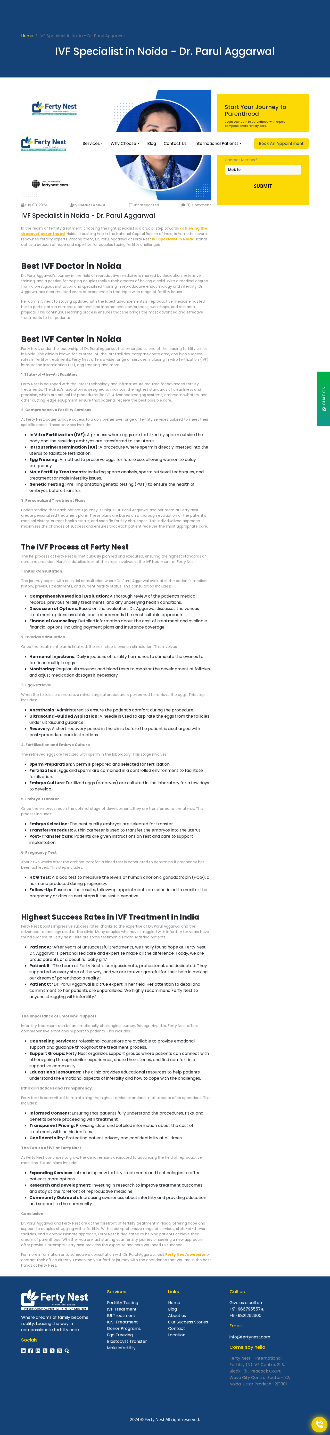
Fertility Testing (122, 1303)
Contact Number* (241, 159)
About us (177, 1316)
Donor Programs (124, 1328)
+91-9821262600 (245, 1316)
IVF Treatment (122, 1309)
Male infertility (121, 1348)
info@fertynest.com (249, 1337)
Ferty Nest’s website (185, 1254)
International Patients (216, 143)
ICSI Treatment (122, 1322)
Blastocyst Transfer (127, 1341)
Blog (151, 143)
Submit (263, 186)
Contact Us (175, 143)
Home (27, 36)
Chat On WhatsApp (325, 398)
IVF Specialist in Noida (172, 239)
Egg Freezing (120, 1335)
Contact (176, 1328)
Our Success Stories (188, 1322)
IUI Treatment (121, 1316)
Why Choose (123, 143)
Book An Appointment (281, 143)
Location (176, 1335)
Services (91, 143)
